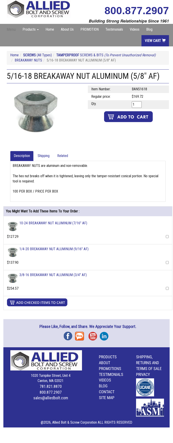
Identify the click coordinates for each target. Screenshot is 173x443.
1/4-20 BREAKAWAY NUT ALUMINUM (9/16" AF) (54, 249)
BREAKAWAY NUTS (28, 60)
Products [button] (29, 29)
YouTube (94, 334)
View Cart (153, 41)
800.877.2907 (137, 10)
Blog (149, 29)
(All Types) (37, 55)
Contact (106, 391)
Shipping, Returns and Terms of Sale (149, 362)
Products (108, 356)
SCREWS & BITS (106, 55)
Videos (134, 29)
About (104, 362)
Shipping (44, 156)
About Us (67, 29)
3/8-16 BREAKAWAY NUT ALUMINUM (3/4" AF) (53, 275)
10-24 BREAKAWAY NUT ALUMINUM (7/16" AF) (53, 223)
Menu (11, 29)
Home (50, 29)
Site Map (106, 397)
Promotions (110, 368)
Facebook (69, 334)
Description (22, 156)
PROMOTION (89, 29)
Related (62, 156)
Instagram (105, 334)
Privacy (143, 374)
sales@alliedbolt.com (50, 397)
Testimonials (114, 29)
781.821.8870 (51, 386)
